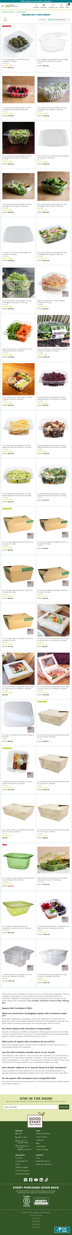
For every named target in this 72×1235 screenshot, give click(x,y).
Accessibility (36, 1221)
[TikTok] (46, 1180)
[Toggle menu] (2, 6)
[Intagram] (25, 1180)
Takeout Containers (43, 1134)
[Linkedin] (41, 1180)
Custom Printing (42, 1149)
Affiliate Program (21, 1167)
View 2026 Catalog (22, 1174)
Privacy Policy (36, 1218)
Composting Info (21, 1161)
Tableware (40, 1140)
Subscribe (64, 1107)
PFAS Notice (36, 1224)
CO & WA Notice (36, 1227)
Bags (37, 1143)
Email (20, 1134)
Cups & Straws (41, 1137)
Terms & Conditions (36, 1215)
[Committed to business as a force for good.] (26, 1201)
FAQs (38, 1158)
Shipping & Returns (43, 1161)
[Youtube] (36, 1180)
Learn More (47, 1)
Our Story (19, 1158)
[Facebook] (31, 1180)
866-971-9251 (22, 1137)
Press (17, 1164)
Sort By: (51, 19)
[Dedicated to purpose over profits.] (41, 1201)
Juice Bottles (41, 1146)
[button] (5, 20)
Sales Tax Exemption (44, 1164)
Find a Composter (22, 1170)
